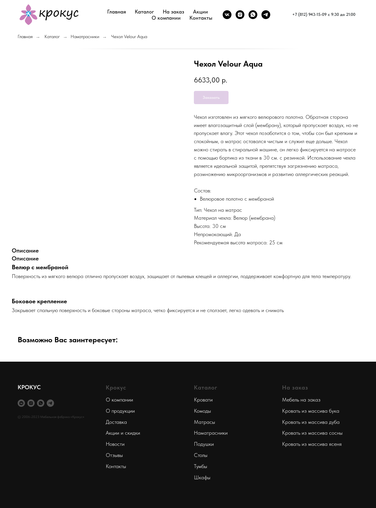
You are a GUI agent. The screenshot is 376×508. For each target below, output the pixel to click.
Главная (116, 12)
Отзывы (114, 455)
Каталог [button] (144, 12)
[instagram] (240, 14)
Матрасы (204, 422)
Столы (200, 455)
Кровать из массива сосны (312, 433)
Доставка (116, 422)
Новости (115, 444)
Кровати (203, 400)
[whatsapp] (253, 14)
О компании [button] (166, 18)
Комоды (202, 411)
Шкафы (202, 477)
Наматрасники (84, 36)
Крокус (116, 387)
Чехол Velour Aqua (129, 36)
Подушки (204, 444)
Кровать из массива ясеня (312, 444)
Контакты (200, 18)
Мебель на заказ (301, 400)
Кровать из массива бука (310, 411)
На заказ (173, 12)
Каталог (52, 36)
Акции (200, 12)
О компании (119, 400)
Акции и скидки (123, 433)
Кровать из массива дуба (311, 422)
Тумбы (200, 466)
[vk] (227, 14)
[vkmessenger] (21, 403)
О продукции (120, 411)
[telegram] (265, 14)
